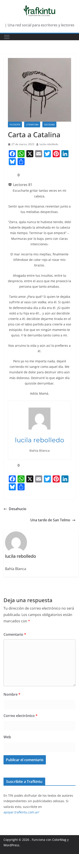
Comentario (15, 634)
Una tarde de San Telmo (50, 520)
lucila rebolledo (49, 144)
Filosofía (15, 124)
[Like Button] (11, 175)
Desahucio (17, 508)
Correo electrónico (21, 715)
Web (7, 737)
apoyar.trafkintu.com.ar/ (21, 812)
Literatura (32, 124)
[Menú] (7, 37)
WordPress (11, 845)
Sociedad (49, 124)
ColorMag (59, 840)
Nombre (12, 694)
